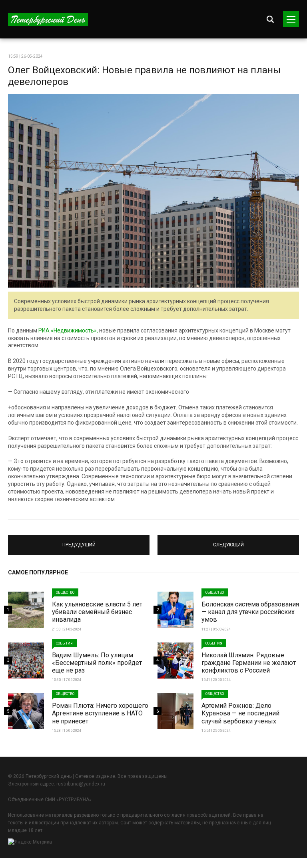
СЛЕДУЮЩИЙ (228, 541)
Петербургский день (48, 19)
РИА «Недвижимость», (68, 330)
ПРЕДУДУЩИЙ (79, 541)
